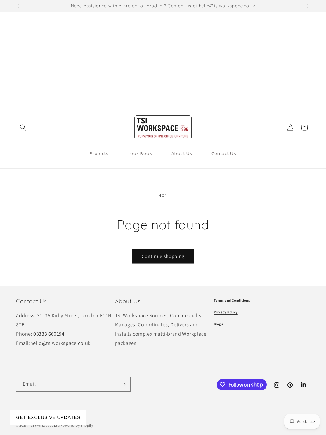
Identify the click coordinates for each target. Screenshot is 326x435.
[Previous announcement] (18, 6)
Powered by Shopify (76, 425)
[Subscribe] (123, 384)
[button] (23, 127)
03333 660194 (48, 334)
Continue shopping (163, 256)
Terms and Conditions (232, 300)
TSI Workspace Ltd (44, 425)
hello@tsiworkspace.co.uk (60, 343)
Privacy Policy (225, 312)
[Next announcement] (308, 6)
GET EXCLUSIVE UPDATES (48, 417)
